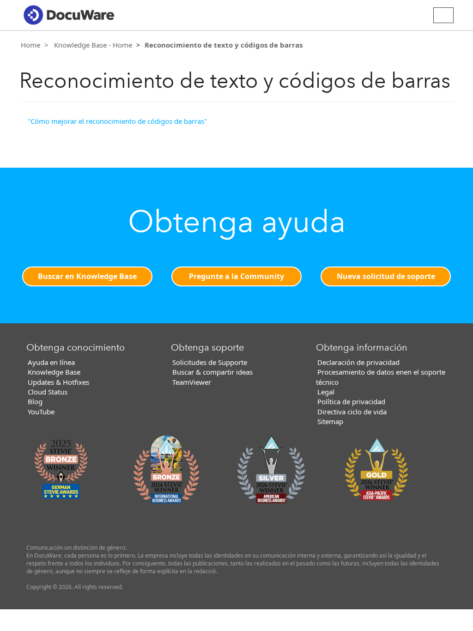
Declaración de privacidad (358, 362)
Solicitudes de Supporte (209, 362)
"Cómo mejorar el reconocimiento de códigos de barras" (117, 121)
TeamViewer (191, 382)
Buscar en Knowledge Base (87, 276)
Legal (325, 391)
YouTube (41, 411)
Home (30, 44)
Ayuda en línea (51, 362)
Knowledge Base (54, 371)
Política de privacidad (351, 401)
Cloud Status (47, 391)
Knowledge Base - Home (93, 44)
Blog (35, 401)
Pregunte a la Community (236, 276)
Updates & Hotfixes (58, 382)
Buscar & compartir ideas (212, 371)
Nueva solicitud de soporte (386, 276)
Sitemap (330, 421)
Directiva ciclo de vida (352, 411)
